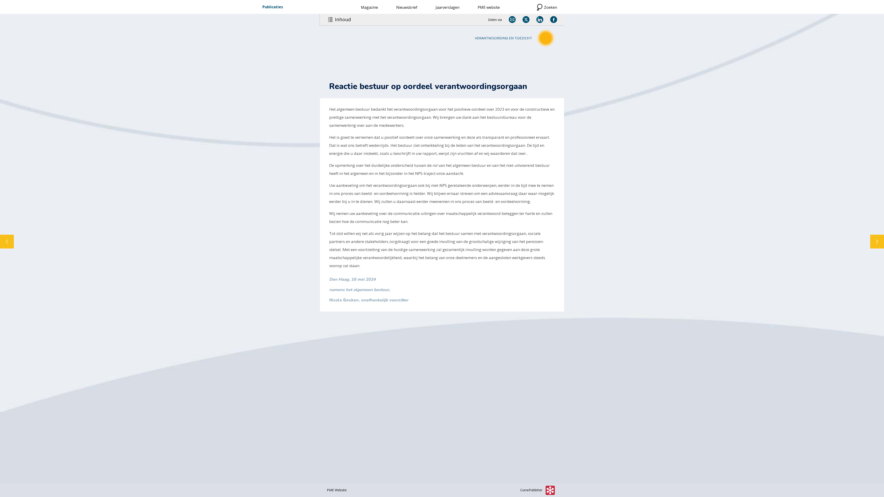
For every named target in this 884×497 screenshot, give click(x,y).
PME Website (337, 490)
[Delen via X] (526, 19)
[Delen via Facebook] (554, 19)
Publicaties (272, 7)
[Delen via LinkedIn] (540, 19)
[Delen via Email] (512, 19)
